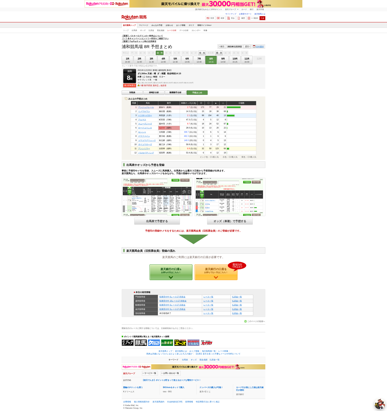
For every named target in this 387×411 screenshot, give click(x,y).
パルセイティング (146, 153)
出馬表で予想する (157, 221)
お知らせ (169, 25)
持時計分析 (154, 92)
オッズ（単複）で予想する (230, 221)
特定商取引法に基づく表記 (208, 402)
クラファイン (144, 136)
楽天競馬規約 (158, 402)
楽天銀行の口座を (220, 268)
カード (244, 9)
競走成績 (160, 30)
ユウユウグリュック (147, 140)
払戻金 (151, 30)
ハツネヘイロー (145, 115)
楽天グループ (230, 9)
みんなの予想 (156, 25)
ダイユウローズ (145, 144)
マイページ (143, 25)
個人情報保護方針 (142, 402)
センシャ (142, 132)
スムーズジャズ (145, 124)
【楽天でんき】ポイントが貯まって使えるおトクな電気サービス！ (171, 380)
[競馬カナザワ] (207, 343)
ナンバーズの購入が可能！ (211, 387)
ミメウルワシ (144, 111)
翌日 (247, 46)
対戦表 (132, 92)
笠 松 (202, 53)
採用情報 (189, 402)
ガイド (191, 25)
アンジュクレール (146, 107)
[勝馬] (141, 343)
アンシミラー (144, 148)
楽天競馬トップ (129, 25)
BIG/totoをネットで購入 (173, 387)
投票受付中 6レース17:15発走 (172, 305)
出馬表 (134, 30)
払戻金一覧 (237, 297)
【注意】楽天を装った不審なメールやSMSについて (218, 354)
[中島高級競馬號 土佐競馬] (193, 343)
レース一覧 (208, 297)
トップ (126, 30)
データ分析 (184, 30)
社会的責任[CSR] (174, 402)
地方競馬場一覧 (209, 351)
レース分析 (171, 30)
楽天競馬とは (259, 14)
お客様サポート (245, 14)
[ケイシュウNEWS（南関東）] (154, 343)
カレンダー (196, 30)
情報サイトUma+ (204, 25)
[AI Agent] (379, 403)
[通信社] (167, 343)
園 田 (219, 53)
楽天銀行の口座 (171, 270)
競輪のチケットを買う (133, 387)
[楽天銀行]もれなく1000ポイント (208, 9)
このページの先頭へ (256, 321)
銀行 (252, 9)
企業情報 (127, 402)
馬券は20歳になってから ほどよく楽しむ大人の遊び (169, 354)
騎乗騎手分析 (175, 92)
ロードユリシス (145, 128)
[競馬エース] (180, 343)
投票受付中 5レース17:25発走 (172, 309)
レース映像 (223, 351)
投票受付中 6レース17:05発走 (172, 297)
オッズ (143, 30)
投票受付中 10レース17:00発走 (173, 301)
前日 (222, 46)
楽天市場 (260, 9)
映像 (205, 30)
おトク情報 (180, 25)
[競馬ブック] (128, 343)
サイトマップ (230, 14)
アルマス (142, 120)
